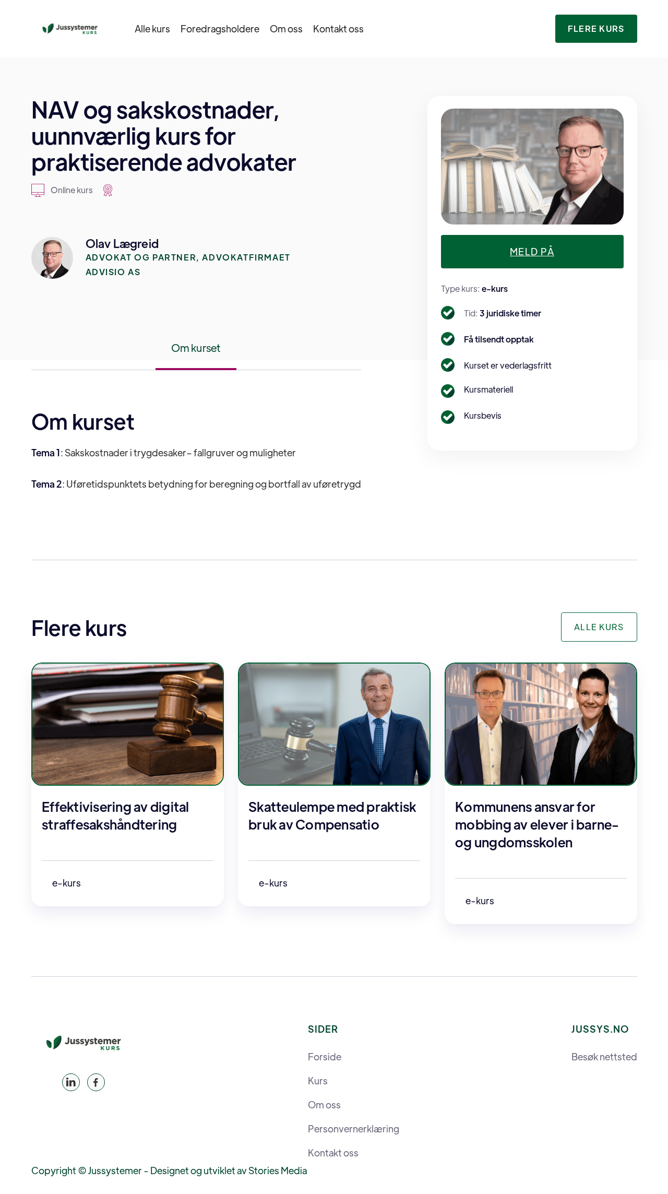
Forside (324, 1056)
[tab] (196, 353)
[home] (70, 29)
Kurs (318, 1080)
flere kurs (596, 28)
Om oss (286, 28)
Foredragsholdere (220, 28)
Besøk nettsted (604, 1056)
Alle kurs (152, 28)
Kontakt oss (338, 28)
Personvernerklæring (353, 1128)
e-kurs (495, 288)
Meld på (532, 251)
